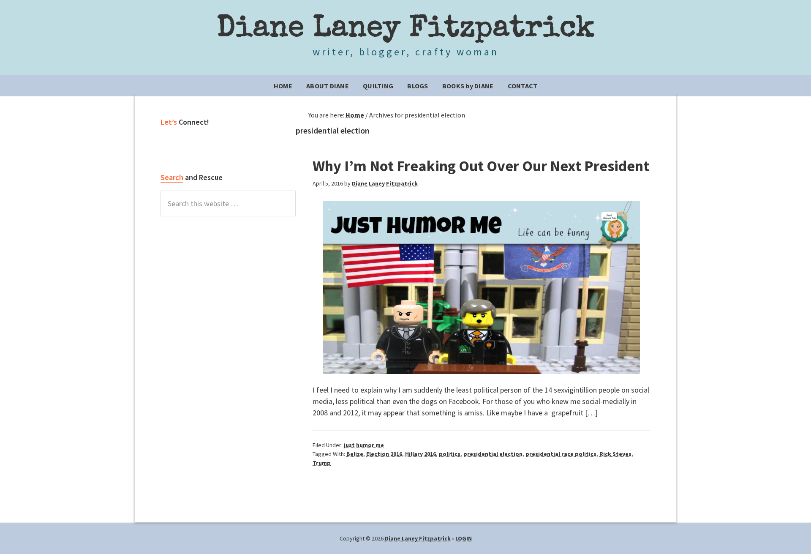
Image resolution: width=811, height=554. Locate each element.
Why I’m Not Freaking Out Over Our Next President (481, 165)
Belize (354, 454)
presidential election (493, 454)
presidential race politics (560, 454)
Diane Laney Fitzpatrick (406, 29)
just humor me (364, 445)
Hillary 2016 (420, 454)
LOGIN (463, 538)
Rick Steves (615, 454)
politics (449, 454)
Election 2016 (384, 454)
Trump (322, 463)
